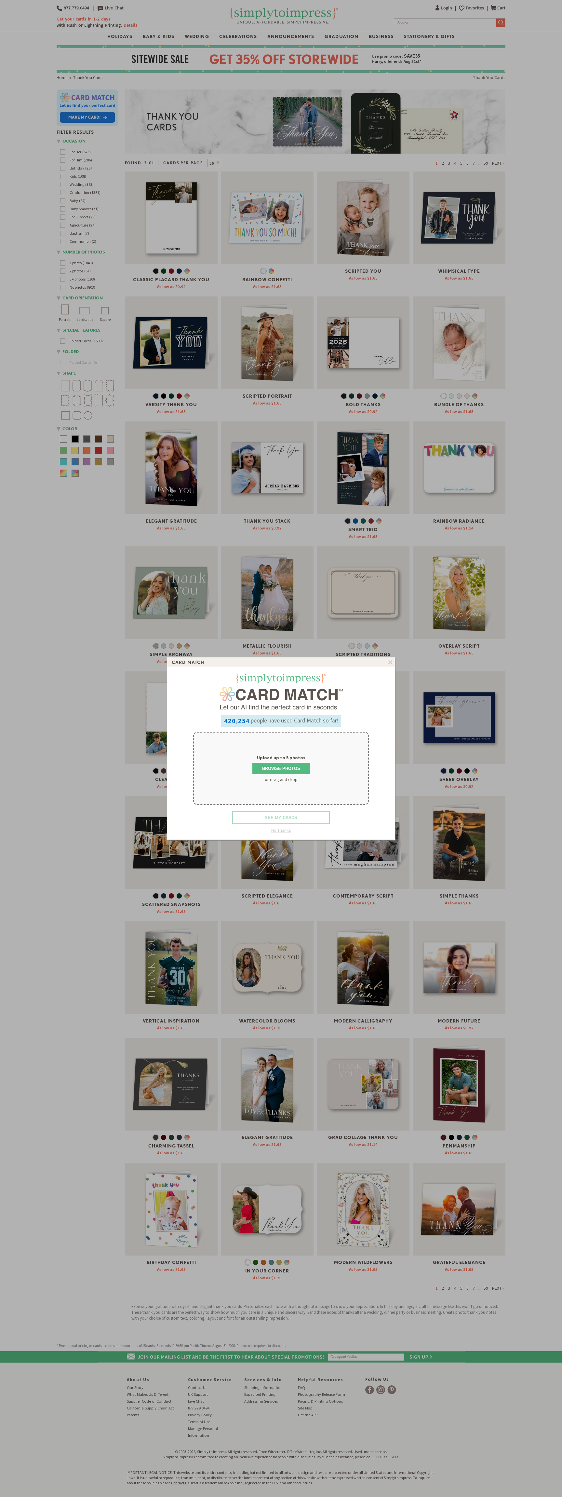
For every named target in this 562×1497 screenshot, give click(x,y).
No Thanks (281, 830)
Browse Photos (281, 768)
